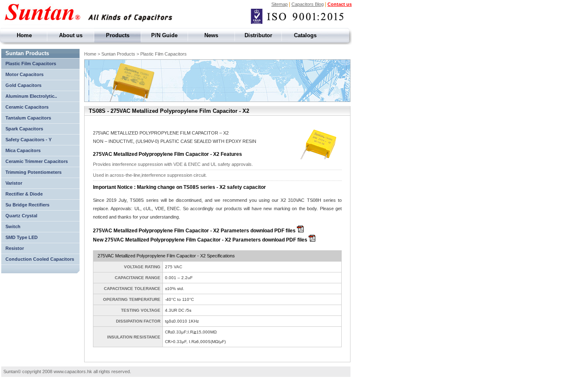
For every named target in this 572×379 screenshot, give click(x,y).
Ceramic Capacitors (27, 106)
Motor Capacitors (24, 74)
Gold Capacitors (23, 85)
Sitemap (279, 4)
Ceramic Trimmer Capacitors (36, 161)
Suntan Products (27, 53)
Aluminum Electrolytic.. (31, 96)
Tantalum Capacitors (28, 117)
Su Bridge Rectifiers (27, 204)
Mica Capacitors (23, 150)
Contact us (339, 4)
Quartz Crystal (21, 215)
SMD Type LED (21, 237)
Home (24, 35)
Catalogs (305, 35)
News (211, 35)
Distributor (258, 35)
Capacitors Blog (307, 4)
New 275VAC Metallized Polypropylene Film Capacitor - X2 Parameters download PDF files (201, 240)
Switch (13, 226)
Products (117, 35)
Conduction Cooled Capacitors (39, 259)
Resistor (14, 248)
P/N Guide (164, 35)
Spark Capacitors (24, 128)
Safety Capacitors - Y (28, 139)
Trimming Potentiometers (33, 172)
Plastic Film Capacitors (30, 63)
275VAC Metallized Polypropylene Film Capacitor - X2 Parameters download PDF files (195, 231)
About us (70, 35)
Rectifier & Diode (24, 193)
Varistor (13, 183)
